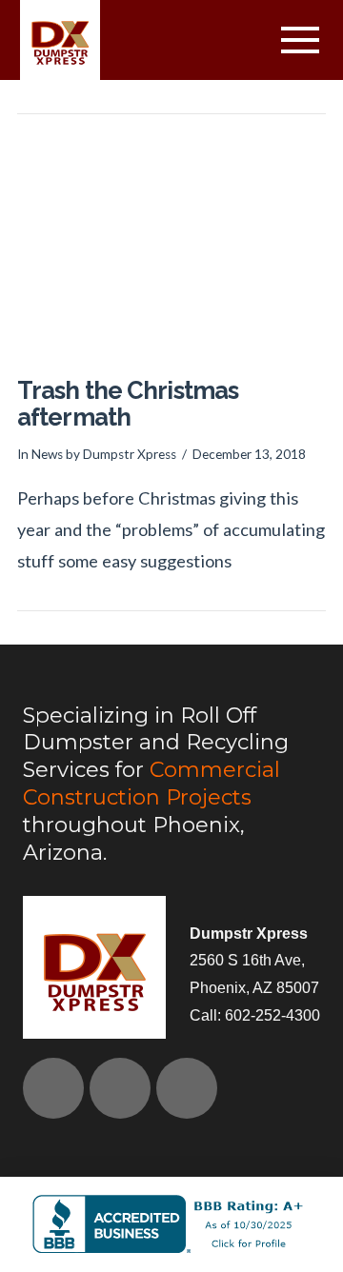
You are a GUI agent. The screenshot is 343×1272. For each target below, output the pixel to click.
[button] (300, 40)
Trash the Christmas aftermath (127, 403)
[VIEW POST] (171, 248)
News (47, 454)
